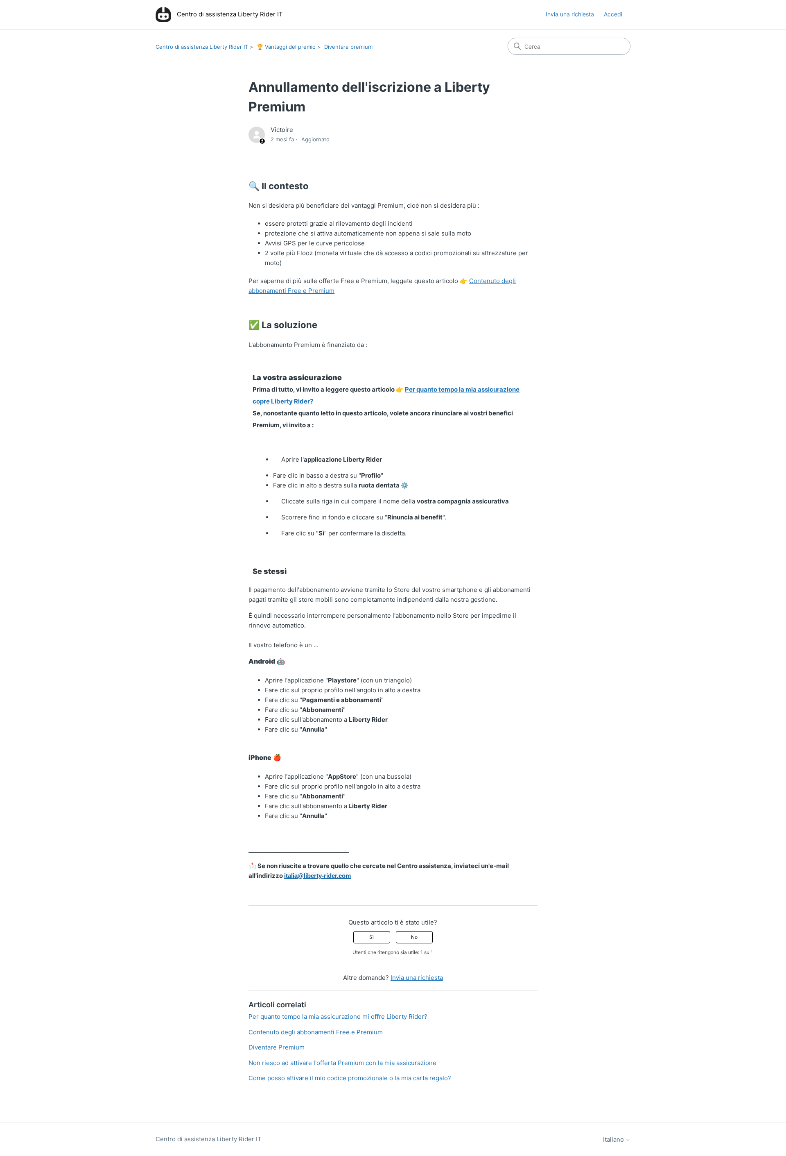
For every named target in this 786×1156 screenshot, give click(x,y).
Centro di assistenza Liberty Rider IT (202, 46)
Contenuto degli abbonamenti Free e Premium (315, 1032)
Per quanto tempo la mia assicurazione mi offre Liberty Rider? (337, 1016)
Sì (371, 937)
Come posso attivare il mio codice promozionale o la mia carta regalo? (349, 1078)
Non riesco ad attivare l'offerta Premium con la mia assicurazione (342, 1063)
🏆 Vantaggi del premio (286, 46)
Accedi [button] (613, 14)
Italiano (614, 1139)
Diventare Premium (276, 1047)
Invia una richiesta (570, 14)
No (414, 937)
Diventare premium (348, 46)
